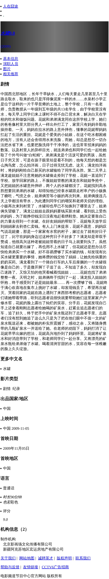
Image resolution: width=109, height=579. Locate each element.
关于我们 (8, 558)
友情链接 (30, 567)
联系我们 (83, 558)
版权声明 (64, 558)
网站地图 (26, 558)
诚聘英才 (45, 558)
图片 (7, 69)
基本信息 (10, 59)
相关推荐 (10, 74)
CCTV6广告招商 (55, 567)
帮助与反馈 (10, 567)
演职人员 (10, 64)
